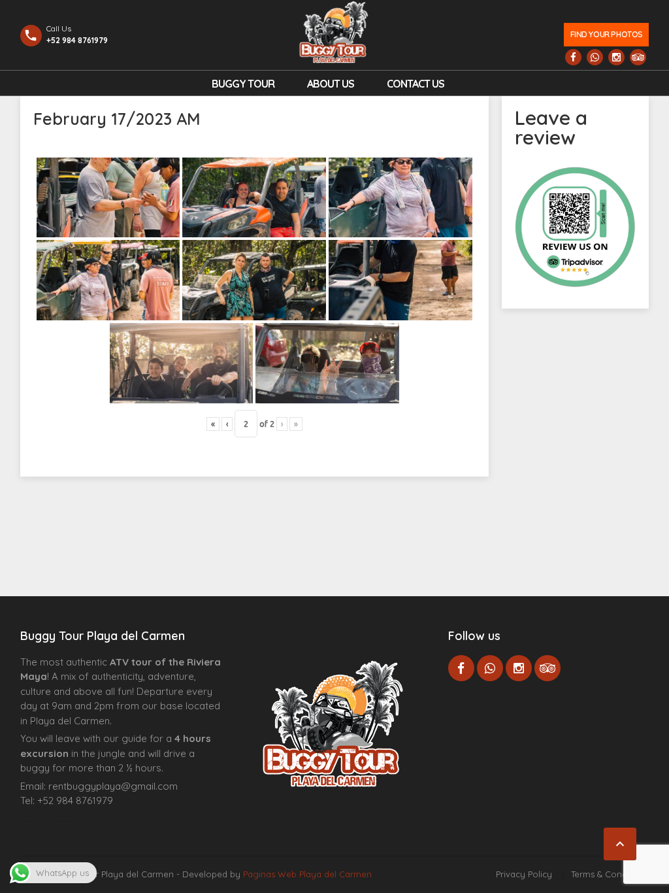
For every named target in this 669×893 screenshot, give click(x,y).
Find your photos (606, 34)
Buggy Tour (243, 83)
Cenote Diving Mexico (130, 821)
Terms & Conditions (610, 874)
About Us (330, 83)
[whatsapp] (595, 57)
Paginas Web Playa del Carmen (307, 874)
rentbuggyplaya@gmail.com (113, 786)
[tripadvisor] (638, 57)
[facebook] (573, 57)
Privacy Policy (524, 874)
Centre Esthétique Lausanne (93, 821)
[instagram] (616, 57)
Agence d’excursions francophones (46, 821)
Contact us (415, 83)
